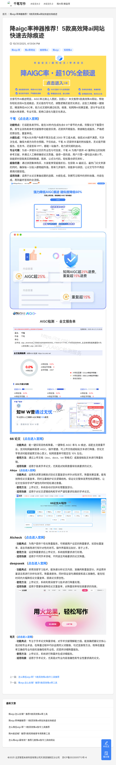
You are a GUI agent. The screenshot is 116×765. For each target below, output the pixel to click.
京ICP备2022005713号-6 (74, 757)
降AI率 (106, 756)
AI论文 (106, 746)
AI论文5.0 (48, 3)
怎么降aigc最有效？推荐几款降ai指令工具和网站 (32, 740)
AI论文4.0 (35, 3)
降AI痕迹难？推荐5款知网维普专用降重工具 (29, 733)
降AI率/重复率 (63, 3)
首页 (4, 14)
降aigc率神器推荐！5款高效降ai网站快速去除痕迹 (32, 720)
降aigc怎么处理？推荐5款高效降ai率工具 (37, 682)
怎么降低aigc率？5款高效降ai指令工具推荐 (38, 677)
